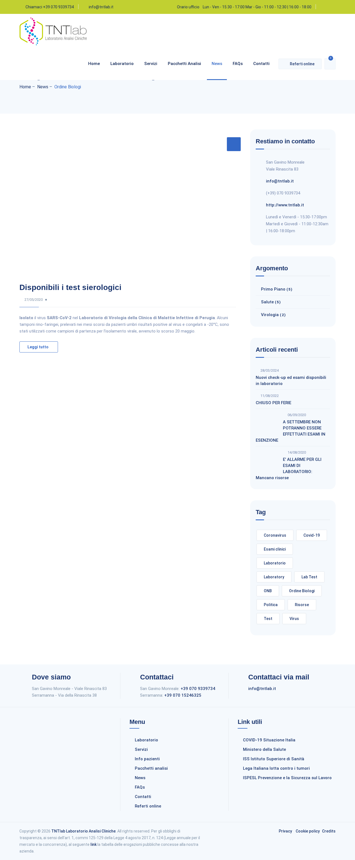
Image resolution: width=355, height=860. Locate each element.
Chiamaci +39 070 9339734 (50, 7)
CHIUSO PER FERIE (273, 402)
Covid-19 (311, 535)
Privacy (285, 831)
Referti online (302, 64)
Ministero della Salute (264, 749)
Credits (329, 831)
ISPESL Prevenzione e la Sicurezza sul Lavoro (287, 777)
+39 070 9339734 (198, 688)
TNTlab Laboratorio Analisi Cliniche (83, 831)
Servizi (150, 63)
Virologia (270, 314)
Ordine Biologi (302, 591)
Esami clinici (275, 549)
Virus (294, 618)
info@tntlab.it (101, 7)
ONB (268, 591)
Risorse (302, 604)
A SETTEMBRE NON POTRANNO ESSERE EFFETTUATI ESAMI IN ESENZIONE (290, 431)
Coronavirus (275, 535)
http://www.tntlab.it (285, 205)
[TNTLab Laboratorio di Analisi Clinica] (53, 43)
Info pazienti (147, 758)
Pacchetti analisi (184, 63)
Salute (267, 301)
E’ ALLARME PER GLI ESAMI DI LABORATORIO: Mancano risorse (288, 468)
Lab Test (309, 577)
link (93, 844)
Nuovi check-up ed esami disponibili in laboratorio (291, 380)
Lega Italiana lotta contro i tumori (276, 768)
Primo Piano (273, 289)
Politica (271, 604)
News (217, 63)
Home (94, 63)
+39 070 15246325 (182, 695)
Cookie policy (308, 831)
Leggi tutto (38, 347)
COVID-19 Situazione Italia (269, 740)
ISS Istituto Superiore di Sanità (273, 758)
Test (268, 618)
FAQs (238, 63)
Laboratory (274, 577)
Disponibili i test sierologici (70, 287)
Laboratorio (122, 63)
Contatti (261, 63)
